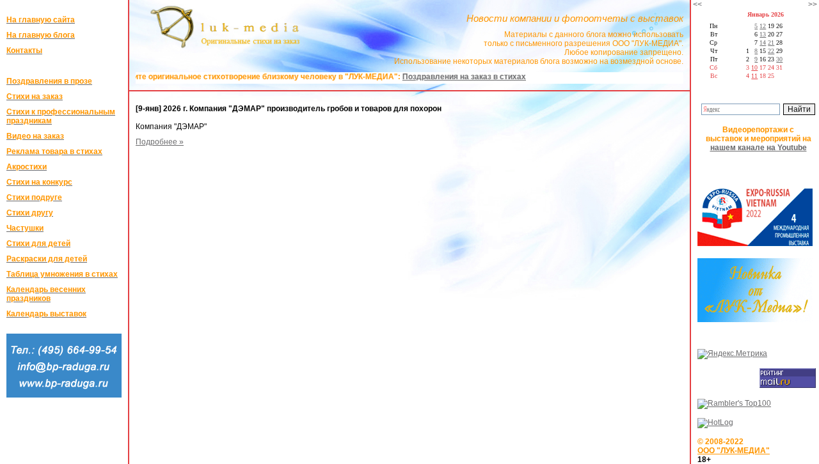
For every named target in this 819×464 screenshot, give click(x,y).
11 (754, 75)
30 (779, 59)
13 (762, 34)
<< (697, 4)
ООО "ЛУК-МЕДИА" (733, 450)
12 (762, 25)
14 (762, 42)
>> (812, 4)
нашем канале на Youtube (758, 147)
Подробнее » (160, 141)
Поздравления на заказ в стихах (449, 76)
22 (771, 50)
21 (771, 42)
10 (754, 67)
